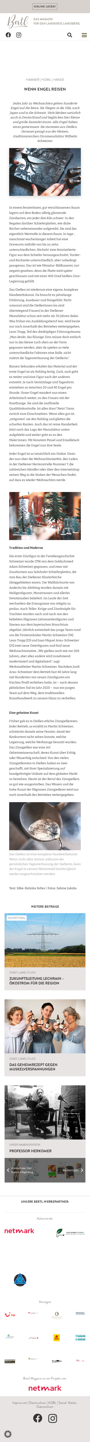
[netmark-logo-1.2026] (45, 1388)
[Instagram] (19, 35)
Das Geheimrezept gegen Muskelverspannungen (33, 1067)
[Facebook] (8, 35)
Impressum (19, 1403)
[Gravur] (45, 172)
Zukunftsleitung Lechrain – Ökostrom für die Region (36, 981)
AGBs (52, 1403)
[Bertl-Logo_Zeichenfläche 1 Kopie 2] (18, 21)
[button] (69, 35)
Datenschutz (37, 1403)
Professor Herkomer (30, 1151)
